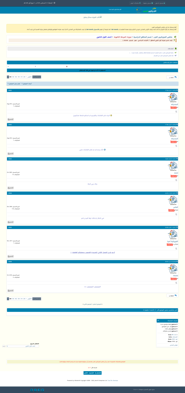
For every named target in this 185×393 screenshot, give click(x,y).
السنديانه (174, 104)
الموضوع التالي (88, 304)
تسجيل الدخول (159, 3)
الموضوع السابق (97, 304)
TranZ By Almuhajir (113, 380)
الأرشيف (91, 373)
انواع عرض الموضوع (14, 84)
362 (16, 77)
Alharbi (175, 275)
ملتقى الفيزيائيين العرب (163, 37)
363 (13, 77)
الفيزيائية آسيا (172, 241)
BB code (174, 335)
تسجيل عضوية (147, 3)
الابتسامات (174, 337)
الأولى (30, 77)
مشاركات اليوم (135, 3)
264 (24, 77)
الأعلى (86, 373)
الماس (175, 207)
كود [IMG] (174, 339)
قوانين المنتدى (173, 345)
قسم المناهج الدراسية (142, 37)
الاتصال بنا (98, 373)
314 (21, 77)
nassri (176, 173)
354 (19, 77)
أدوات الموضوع (27, 84)
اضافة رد (171, 77)
